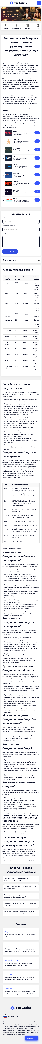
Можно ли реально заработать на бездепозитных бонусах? (16, 879)
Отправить (10, 251)
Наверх (30, 1038)
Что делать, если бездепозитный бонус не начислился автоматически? (19, 913)
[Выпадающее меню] (39, 3)
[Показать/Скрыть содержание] (38, 260)
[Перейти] (37, 132)
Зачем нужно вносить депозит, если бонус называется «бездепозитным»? (19, 896)
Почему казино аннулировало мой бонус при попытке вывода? (20, 888)
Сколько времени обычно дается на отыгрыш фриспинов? (20, 904)
